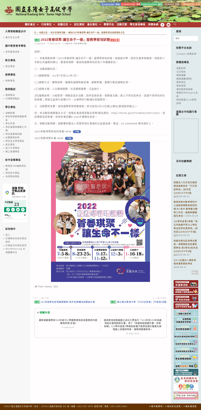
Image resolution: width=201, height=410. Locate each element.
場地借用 (181, 86)
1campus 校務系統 (186, 54)
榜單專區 (10, 81)
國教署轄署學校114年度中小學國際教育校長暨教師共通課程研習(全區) (68, 321)
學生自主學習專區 (14, 141)
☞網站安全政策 (173, 406)
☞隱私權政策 (190, 406)
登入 (7, 235)
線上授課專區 (12, 151)
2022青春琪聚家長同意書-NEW (52, 131)
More (195, 273)
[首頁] (35, 32)
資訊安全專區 (12, 173)
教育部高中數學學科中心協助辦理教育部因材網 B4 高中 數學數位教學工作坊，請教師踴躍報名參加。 (186, 209)
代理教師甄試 (12, 98)
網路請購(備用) (184, 79)
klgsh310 (41, 44)
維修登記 (181, 82)
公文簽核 (181, 72)
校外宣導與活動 (80, 44)
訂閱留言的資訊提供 (16, 245)
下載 (77, 132)
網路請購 (181, 75)
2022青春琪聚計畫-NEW (49, 138)
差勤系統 (181, 68)
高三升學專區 (12, 148)
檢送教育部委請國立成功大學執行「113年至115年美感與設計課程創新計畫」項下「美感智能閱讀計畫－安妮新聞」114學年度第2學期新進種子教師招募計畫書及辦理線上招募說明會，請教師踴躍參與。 (133, 324)
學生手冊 (10, 123)
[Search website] (175, 24)
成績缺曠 (10, 113)
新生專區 (10, 66)
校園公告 (68, 44)
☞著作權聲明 (156, 406)
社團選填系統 (12, 137)
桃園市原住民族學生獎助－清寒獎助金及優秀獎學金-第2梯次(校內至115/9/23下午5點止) (186, 248)
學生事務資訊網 (13, 134)
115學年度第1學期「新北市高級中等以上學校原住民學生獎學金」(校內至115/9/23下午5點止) (186, 228)
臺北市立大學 (12, 37)
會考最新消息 (12, 52)
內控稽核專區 (12, 176)
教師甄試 (10, 95)
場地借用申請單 (184, 89)
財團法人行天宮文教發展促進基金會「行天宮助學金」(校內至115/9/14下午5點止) (185, 189)
